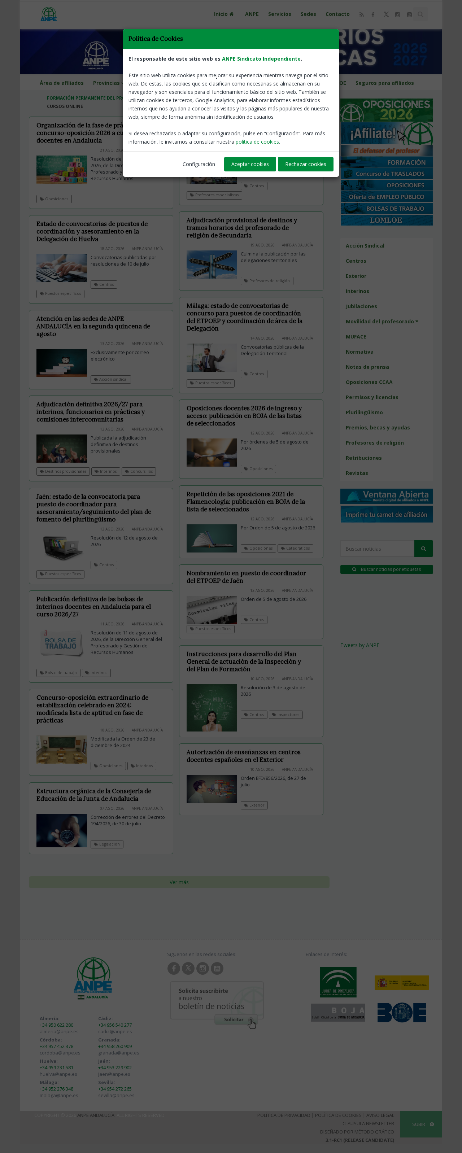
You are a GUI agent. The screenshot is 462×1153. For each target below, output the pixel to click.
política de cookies (257, 141)
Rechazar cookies (305, 164)
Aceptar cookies (250, 164)
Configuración (199, 164)
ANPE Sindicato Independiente (261, 58)
